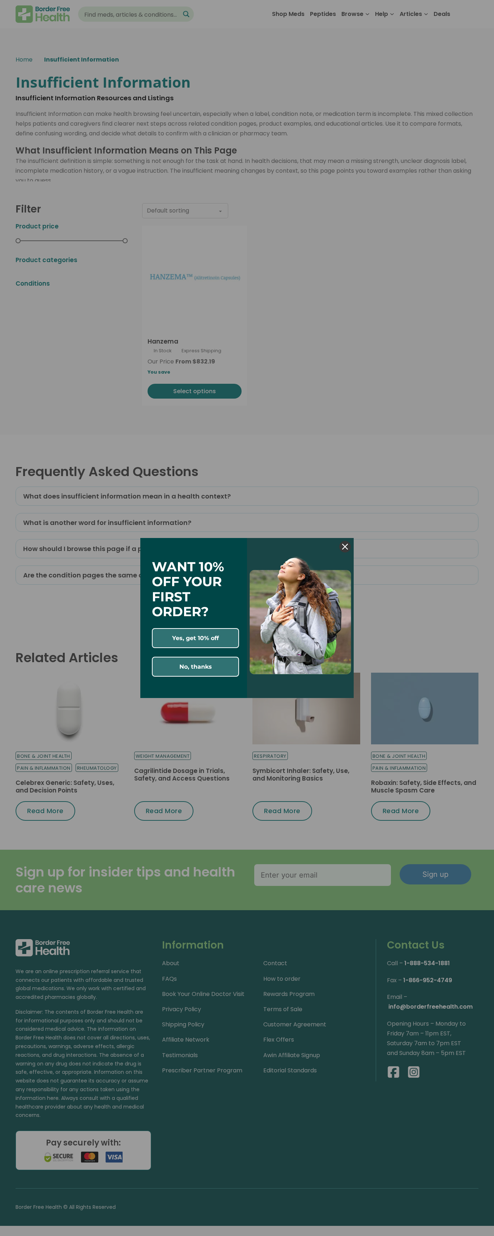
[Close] (345, 546)
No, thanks (195, 666)
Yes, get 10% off (195, 638)
